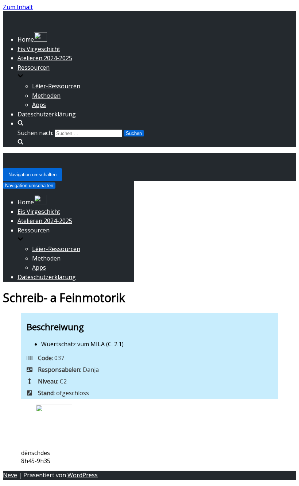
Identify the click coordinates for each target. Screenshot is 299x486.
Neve (10, 475)
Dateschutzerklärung (47, 114)
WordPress (82, 475)
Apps (39, 105)
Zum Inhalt (18, 7)
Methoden (46, 96)
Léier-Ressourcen (56, 86)
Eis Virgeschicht (39, 49)
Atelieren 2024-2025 (45, 58)
